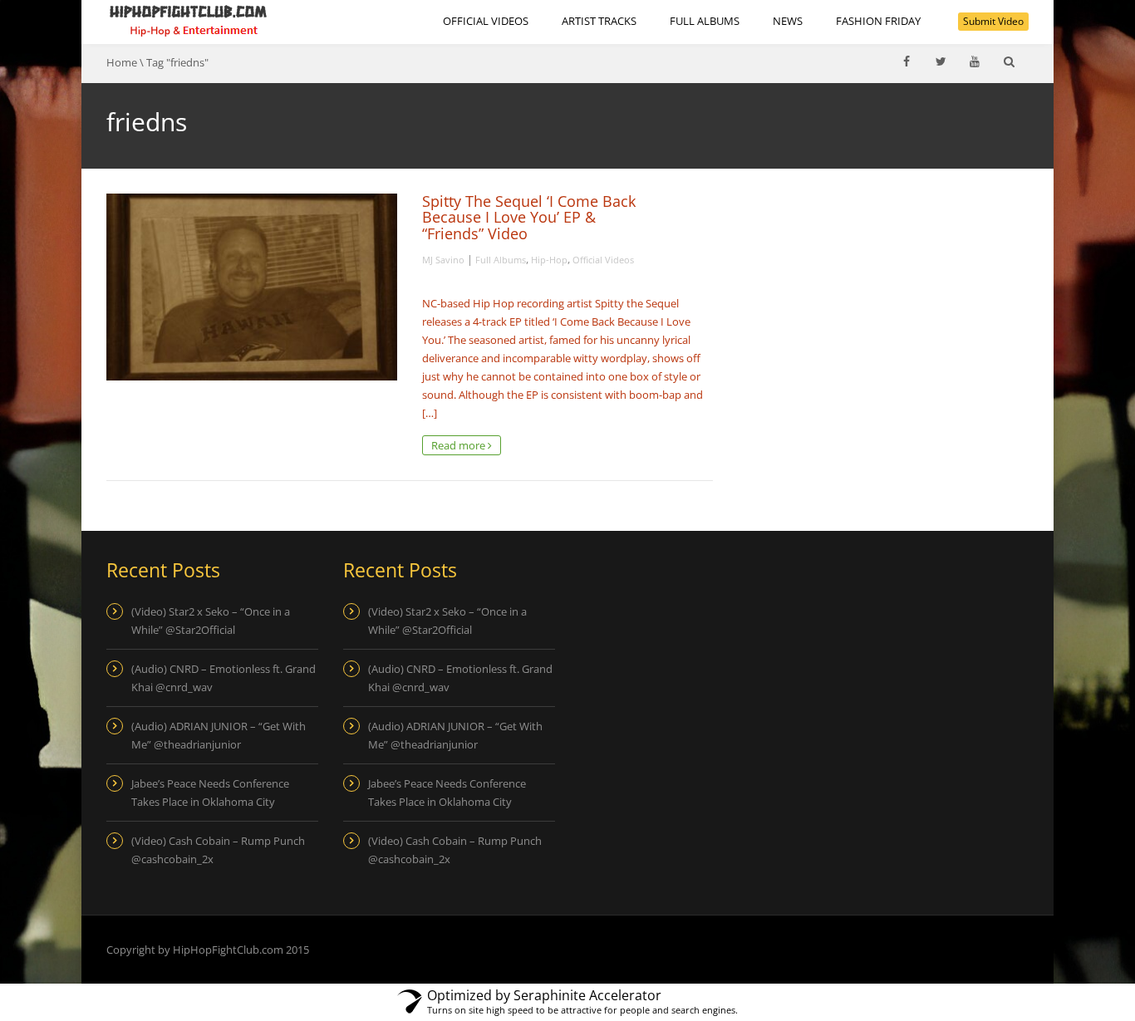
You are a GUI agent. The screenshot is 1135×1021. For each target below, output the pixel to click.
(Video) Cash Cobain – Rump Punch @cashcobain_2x (218, 849)
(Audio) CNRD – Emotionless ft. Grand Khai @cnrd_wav (223, 678)
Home (121, 62)
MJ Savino (443, 259)
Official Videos (485, 20)
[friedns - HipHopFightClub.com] (188, 20)
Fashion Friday (878, 20)
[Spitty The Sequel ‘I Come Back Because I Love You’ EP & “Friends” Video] (251, 287)
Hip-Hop (549, 259)
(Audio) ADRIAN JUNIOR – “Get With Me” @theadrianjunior (218, 735)
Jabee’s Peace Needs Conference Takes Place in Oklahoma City (210, 792)
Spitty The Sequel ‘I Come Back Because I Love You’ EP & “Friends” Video (529, 217)
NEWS (788, 20)
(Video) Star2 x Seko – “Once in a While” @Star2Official (210, 620)
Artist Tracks (599, 20)
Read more (459, 445)
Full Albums (704, 20)
